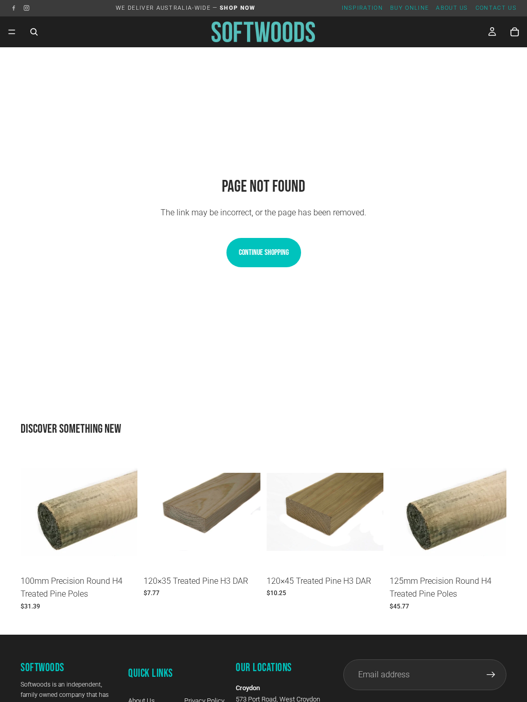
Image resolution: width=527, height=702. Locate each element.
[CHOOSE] (121, 554)
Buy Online (409, 8)
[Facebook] (13, 8)
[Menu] (12, 32)
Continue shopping (264, 252)
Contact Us (496, 8)
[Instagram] (26, 8)
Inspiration (362, 8)
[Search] (34, 32)
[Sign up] (491, 675)
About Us (452, 8)
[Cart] (514, 32)
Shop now (238, 8)
